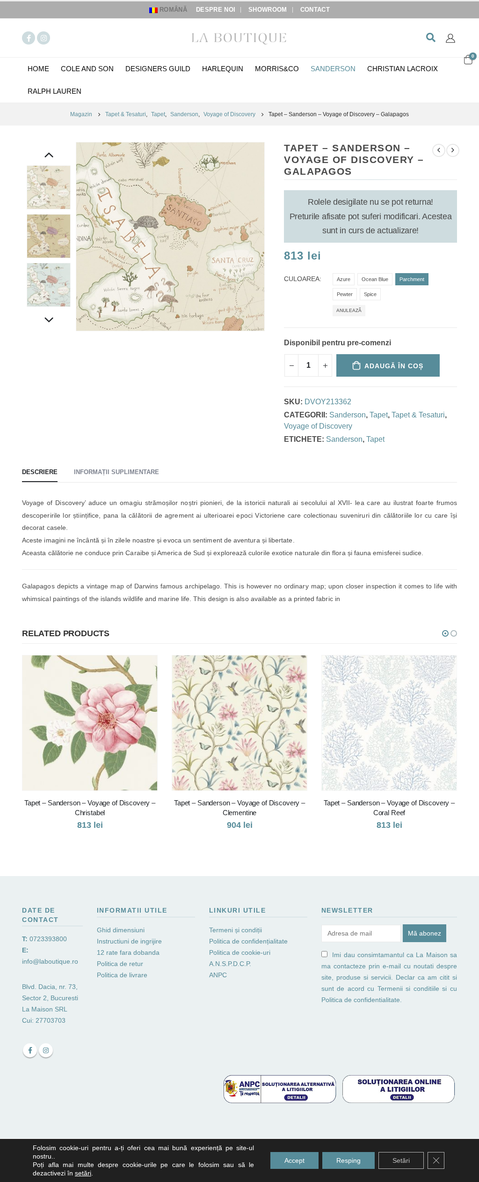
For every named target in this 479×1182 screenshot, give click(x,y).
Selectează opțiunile (141, 670)
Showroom (267, 10)
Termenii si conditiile (408, 988)
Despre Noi (215, 10)
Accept (294, 1160)
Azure (343, 279)
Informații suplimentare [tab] (116, 472)
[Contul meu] (450, 38)
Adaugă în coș (393, 366)
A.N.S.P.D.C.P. (230, 963)
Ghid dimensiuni (121, 930)
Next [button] (48, 321)
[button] (445, 633)
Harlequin (222, 69)
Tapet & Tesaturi (418, 415)
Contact (315, 10)
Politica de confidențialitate (248, 941)
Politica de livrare (122, 975)
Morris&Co (277, 69)
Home (38, 69)
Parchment (411, 279)
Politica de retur (120, 963)
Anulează (349, 310)
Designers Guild (157, 69)
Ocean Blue (375, 279)
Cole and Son (87, 69)
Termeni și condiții (235, 930)
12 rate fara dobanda (129, 952)
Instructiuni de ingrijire (129, 941)
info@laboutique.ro (50, 961)
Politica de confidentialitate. (361, 1000)
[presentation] (78, 237)
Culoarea (301, 278)
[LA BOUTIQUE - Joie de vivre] (239, 37)
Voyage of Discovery (318, 426)
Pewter (345, 294)
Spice (370, 294)
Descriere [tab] (40, 472)
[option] (48, 187)
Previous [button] (48, 156)
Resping (348, 1160)
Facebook (30, 1050)
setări (83, 1173)
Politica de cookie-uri (239, 952)
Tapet (379, 415)
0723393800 (48, 939)
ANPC (218, 975)
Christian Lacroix (402, 69)
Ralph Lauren (54, 91)
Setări (401, 1160)
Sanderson (333, 69)
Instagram (46, 1050)
